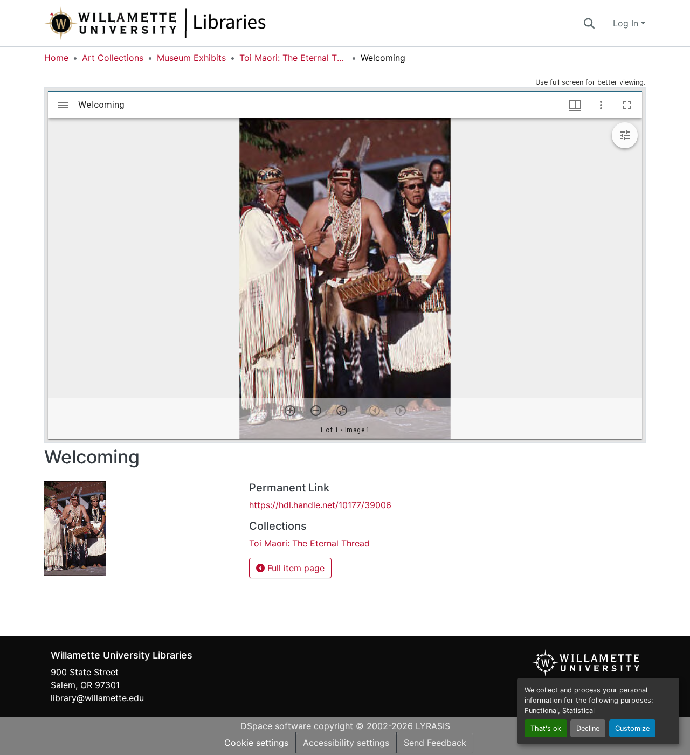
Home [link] (56, 57)
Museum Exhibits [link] (191, 57)
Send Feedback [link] (435, 742)
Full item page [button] (295, 568)
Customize (632, 728)
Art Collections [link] (112, 57)
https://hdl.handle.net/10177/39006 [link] (320, 505)
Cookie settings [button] (256, 742)
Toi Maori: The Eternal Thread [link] (293, 57)
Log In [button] (627, 23)
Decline (587, 728)
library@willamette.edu (97, 697)
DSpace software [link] (275, 726)
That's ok (545, 728)
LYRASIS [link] (433, 726)
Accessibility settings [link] (346, 742)
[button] (190, 23)
